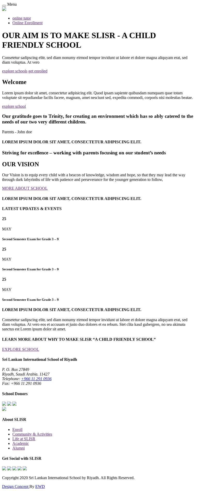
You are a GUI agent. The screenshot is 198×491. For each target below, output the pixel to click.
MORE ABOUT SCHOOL (25, 188)
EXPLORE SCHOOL (20, 349)
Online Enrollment (27, 23)
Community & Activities (32, 434)
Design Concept (15, 486)
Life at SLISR (23, 439)
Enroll (17, 429)
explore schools (14, 71)
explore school (14, 106)
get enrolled (37, 71)
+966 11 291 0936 (36, 379)
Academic (20, 443)
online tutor (21, 18)
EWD (40, 486)
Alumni (18, 448)
